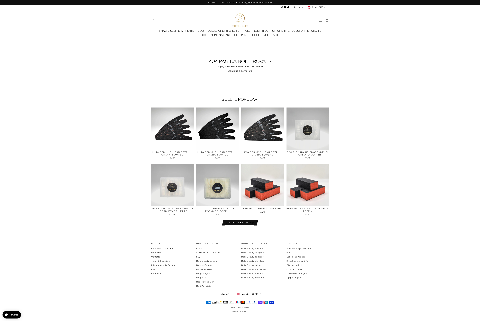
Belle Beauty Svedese (252, 277)
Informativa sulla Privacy (163, 265)
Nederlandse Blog (205, 282)
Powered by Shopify (240, 311)
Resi (153, 269)
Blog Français (203, 273)
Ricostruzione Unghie (297, 261)
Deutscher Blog (204, 269)
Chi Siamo (156, 253)
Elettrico (261, 30)
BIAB (201, 30)
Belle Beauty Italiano (251, 265)
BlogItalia (201, 277)
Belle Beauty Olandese (252, 261)
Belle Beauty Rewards (162, 248)
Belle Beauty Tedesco (252, 257)
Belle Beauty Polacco (252, 273)
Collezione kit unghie (224, 30)
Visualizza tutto (240, 223)
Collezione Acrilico (296, 257)
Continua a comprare (240, 70)
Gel (247, 30)
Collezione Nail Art (216, 35)
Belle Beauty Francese (252, 248)
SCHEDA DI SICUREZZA (208, 253)
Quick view (172, 147)
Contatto (155, 257)
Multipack (271, 35)
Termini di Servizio (160, 261)
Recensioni (157, 273)
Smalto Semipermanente (176, 30)
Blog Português (204, 286)
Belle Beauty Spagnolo (252, 253)
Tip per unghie (293, 277)
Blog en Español (204, 265)
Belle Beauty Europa (206, 261)
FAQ (198, 257)
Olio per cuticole (247, 35)
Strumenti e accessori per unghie (296, 30)
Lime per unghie (294, 269)
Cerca (199, 248)
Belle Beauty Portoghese (253, 269)
